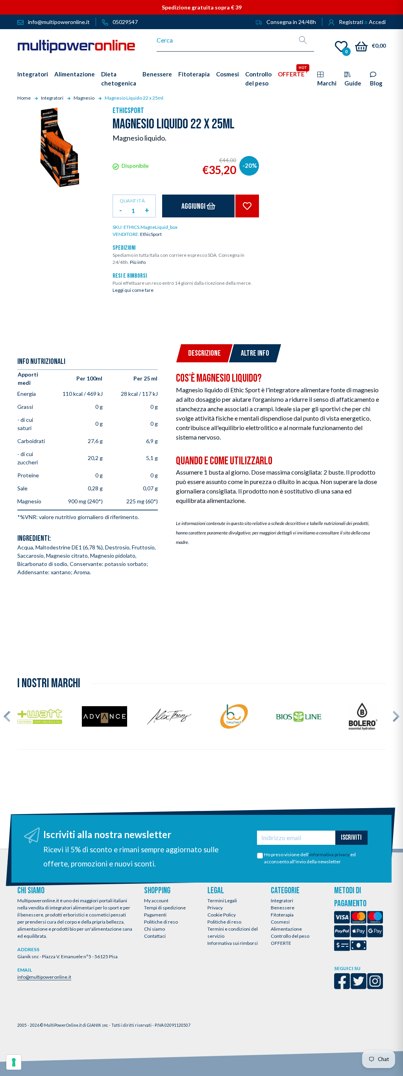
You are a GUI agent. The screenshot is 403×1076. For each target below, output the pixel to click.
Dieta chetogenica (118, 78)
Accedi (377, 22)
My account (156, 900)
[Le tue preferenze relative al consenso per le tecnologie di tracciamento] (13, 1062)
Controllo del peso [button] (258, 78)
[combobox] (224, 40)
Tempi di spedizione (165, 908)
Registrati (351, 22)
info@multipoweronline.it (44, 977)
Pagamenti (155, 915)
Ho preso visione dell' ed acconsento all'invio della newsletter (310, 858)
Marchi (326, 83)
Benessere (282, 908)
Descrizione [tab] (204, 353)
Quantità (132, 200)
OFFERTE (281, 943)
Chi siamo (154, 929)
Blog (376, 83)
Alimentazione (286, 929)
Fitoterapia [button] (194, 74)
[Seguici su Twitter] (358, 986)
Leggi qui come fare (133, 290)
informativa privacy (329, 854)
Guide (352, 83)
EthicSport (128, 110)
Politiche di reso (161, 922)
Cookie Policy (221, 915)
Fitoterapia (282, 915)
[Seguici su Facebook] (342, 986)
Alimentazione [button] (74, 74)
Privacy (215, 908)
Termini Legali (222, 900)
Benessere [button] (157, 74)
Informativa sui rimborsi (232, 943)
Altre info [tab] (255, 353)
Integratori (282, 900)
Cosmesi (280, 922)
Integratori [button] (32, 74)
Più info (138, 262)
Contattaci (155, 936)
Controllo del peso (290, 936)
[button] (7, 716)
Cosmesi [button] (227, 74)
